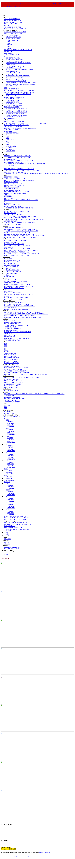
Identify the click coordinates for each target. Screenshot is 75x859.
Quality (5, 289)
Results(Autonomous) (13, 527)
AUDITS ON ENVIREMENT (15, 66)
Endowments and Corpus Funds (17, 284)
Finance (5, 278)
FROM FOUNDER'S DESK (12, 20)
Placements (6, 540)
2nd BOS (10, 423)
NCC (5, 87)
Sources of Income (12, 283)
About (4, 17)
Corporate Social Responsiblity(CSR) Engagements (25, 235)
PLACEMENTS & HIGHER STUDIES (16, 368)
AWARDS (7, 195)
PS (7, 503)
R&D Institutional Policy (16, 178)
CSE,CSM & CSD (12, 40)
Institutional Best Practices (16, 297)
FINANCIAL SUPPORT (11, 107)
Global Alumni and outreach (16, 255)
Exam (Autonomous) (9, 521)
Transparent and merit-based (18, 157)
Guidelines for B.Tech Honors (16, 517)
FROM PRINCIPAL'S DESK (13, 22)
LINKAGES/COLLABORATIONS (15, 193)
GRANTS (7, 201)
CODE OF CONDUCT (13, 72)
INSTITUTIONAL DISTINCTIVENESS (18, 76)
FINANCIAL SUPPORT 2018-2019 (16, 115)
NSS (5, 56)
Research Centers (11, 187)
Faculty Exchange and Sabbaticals (19, 169)
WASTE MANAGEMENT (14, 61)
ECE (8, 41)
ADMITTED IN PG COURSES (13, 369)
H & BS (6, 351)
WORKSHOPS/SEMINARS (12, 188)
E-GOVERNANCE (12, 95)
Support (28, 856)
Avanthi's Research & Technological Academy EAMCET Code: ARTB (35, 831)
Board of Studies (13, 38)
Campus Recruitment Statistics (17, 232)
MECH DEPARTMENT (11, 358)
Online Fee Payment (11, 3)
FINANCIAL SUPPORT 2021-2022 (16, 110)
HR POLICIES (8, 25)
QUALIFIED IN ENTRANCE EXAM (15, 371)
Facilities (5, 319)
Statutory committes (13, 33)
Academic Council (13, 35)
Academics (6, 120)
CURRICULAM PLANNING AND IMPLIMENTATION (21, 377)
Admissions (6, 209)
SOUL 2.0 (9, 268)
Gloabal (5, 239)
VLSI (7, 509)
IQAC (54, 3)
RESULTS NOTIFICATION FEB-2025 (17, 529)
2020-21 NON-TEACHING (14, 105)
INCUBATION (8, 198)
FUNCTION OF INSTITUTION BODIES (18, 94)
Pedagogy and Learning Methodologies (20, 128)
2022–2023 (10, 167)
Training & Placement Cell (10, 364)
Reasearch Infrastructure (15, 185)
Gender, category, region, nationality (22, 216)
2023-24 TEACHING (12, 99)
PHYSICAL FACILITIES (12, 260)
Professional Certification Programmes (20, 237)
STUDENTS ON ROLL (11, 400)
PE (7, 496)
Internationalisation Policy (16, 240)
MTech (8, 532)
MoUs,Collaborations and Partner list (22, 231)
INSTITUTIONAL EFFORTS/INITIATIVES (19, 69)
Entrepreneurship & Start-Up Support (19, 234)
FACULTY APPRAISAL (11, 118)
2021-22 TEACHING (12, 100)
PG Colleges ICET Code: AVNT (33, 835)
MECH (9, 45)
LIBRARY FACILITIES (11, 265)
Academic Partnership (13, 126)
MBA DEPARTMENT (11, 359)
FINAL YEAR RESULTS (12, 397)
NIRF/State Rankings (12, 293)
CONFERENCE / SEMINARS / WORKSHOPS (18, 208)
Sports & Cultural (8, 410)
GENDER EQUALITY (13, 58)
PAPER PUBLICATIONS (12, 190)
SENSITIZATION (11, 71)
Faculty (5, 154)
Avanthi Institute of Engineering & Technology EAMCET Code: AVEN (22, 828)
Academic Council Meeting (15, 516)
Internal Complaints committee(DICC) (19, 306)
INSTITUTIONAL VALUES (14, 79)
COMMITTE (8, 51)
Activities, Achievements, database (20, 222)
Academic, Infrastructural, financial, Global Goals (26, 314)
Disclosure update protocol (16, 309)
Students (5, 392)
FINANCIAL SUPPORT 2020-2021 (16, 112)
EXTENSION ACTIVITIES (14, 77)
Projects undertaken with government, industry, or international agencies (37, 174)
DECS (8, 490)
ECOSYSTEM (8, 196)
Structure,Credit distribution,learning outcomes (27, 123)
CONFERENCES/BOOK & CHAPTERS (16, 191)
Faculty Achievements (13, 162)
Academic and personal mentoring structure (25, 219)
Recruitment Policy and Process (17, 156)
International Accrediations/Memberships (21, 253)
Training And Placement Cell (16, 227)
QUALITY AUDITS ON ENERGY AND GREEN (21, 84)
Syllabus (11, 426)
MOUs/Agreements (11, 242)
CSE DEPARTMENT (10, 353)
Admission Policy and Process (16, 211)
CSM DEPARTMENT (11, 361)
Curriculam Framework (14, 121)
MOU (48, 3)
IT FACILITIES (9, 276)
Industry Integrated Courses (16, 125)
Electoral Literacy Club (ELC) (35, 3)
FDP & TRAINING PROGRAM (14, 97)
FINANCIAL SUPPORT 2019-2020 (16, 113)
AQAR (6, 296)
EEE (8, 43)
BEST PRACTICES (12, 74)
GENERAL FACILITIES (11, 262)
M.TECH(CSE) (10, 147)
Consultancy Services (13, 183)
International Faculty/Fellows (17, 245)
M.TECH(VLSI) (11, 146)
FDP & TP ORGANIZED (12, 89)
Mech (8, 460)
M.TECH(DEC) (10, 151)
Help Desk (17, 856)
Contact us (17, 6)
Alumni (22, 3)
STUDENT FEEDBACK (11, 547)
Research (5, 175)
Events (4, 403)
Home (6, 554)
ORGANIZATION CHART (12, 27)
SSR (7, 275)
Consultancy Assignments (15, 172)
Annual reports (10, 307)
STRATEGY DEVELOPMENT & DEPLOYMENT (19, 92)
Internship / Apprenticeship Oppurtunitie (20, 229)
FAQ (7, 856)
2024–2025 (10, 165)
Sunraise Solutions (44, 852)
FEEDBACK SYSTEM (11, 385)
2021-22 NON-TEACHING (14, 103)
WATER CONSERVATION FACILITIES (18, 63)
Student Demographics (13, 214)
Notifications (9, 526)
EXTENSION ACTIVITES (12, 206)
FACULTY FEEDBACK (11, 548)
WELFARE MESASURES (12, 340)
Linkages (5, 226)
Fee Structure (10, 213)
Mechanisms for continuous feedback (20, 315)
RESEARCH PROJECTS (12, 204)
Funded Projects (11, 182)
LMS (4, 341)
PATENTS (7, 203)
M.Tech (7, 482)
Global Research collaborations (18, 249)
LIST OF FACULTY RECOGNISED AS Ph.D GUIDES (21, 200)
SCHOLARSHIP (9, 395)
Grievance (9, 6)
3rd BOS (10, 425)
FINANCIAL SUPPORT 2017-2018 (16, 116)
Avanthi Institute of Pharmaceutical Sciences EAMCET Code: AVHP (35, 833)
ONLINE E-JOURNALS (13, 271)
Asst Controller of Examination (17, 524)
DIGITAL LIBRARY (12, 270)
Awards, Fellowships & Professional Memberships (26, 164)
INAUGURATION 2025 (13, 55)
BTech (8, 531)
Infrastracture (6, 257)
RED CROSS (8, 53)
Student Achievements (13, 224)
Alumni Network (11, 221)
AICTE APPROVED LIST (12, 402)
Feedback (5, 545)
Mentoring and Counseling (15, 218)
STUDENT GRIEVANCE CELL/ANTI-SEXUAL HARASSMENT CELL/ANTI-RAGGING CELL (34, 394)
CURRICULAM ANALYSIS (13, 381)
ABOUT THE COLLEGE (12, 19)
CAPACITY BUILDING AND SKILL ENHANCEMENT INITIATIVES (26, 374)
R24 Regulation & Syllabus (10, 415)
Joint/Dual (8, 247)
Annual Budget (10, 279)
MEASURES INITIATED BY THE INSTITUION (21, 82)
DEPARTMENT (9, 131)
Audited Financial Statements (16, 281)
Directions (6, 310)
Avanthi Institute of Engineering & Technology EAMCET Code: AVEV (43, 830)
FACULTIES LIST (10, 159)
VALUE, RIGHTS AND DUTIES (16, 81)
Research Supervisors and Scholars (19, 180)
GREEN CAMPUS (11, 64)
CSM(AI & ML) (10, 139)
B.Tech (7, 418)
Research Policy (11, 177)
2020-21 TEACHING (12, 102)
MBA (9, 46)
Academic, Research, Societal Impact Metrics (22, 312)
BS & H (8, 144)
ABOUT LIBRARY (12, 266)
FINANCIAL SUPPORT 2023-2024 (16, 108)
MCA (9, 48)
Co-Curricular (7, 389)
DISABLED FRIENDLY (13, 68)
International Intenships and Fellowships (21, 250)
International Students (14, 244)
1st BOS (10, 421)
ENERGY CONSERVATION (15, 59)
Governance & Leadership (10, 30)
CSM (7, 428)
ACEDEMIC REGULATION (13, 384)
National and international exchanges (22, 170)
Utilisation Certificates (14, 288)
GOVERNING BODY (11, 24)
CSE (7, 138)
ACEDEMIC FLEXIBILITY (12, 379)
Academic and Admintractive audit (18, 294)
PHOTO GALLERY (12, 273)
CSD (7, 436)
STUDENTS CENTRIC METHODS (15, 398)
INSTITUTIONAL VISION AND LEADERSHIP (19, 90)
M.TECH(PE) (10, 149)
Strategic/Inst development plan (18, 50)
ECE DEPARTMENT (10, 354)
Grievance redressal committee (17, 304)
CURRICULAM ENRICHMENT (14, 382)
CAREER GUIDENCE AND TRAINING (16, 372)
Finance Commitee (13, 37)
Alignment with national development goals (23, 317)
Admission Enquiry (64, 3)
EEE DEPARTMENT (10, 356)
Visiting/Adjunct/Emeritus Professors (19, 160)
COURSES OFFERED (13, 133)
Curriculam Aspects (8, 376)
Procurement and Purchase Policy (18, 286)
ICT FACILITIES (9, 263)
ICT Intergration (13, 130)
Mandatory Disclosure (9, 301)
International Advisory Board (17, 252)
